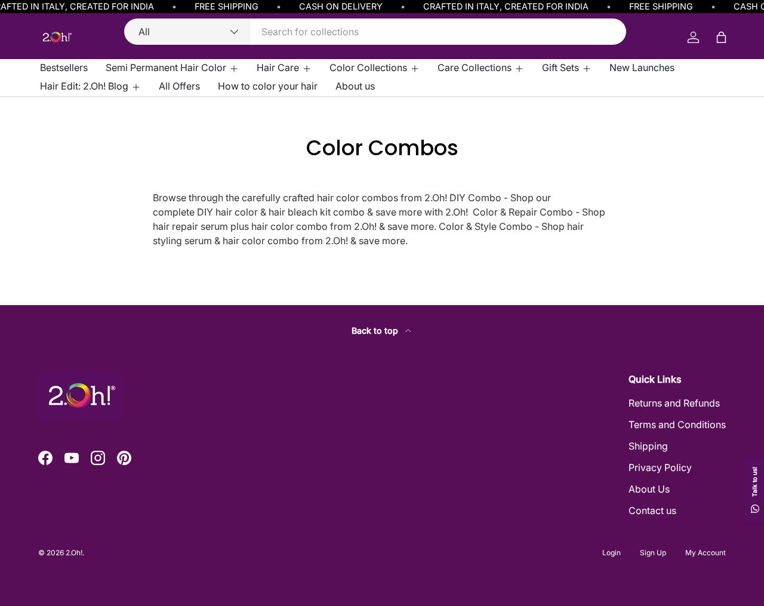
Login (611, 552)
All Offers (179, 86)
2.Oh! (74, 552)
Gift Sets (560, 67)
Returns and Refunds (674, 403)
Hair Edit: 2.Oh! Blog (84, 86)
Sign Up (653, 552)
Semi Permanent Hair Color (166, 67)
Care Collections (475, 67)
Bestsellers (64, 67)
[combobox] (375, 32)
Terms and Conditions (677, 424)
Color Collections (368, 67)
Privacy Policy (660, 467)
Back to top (376, 330)
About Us (649, 489)
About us (355, 86)
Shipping (648, 446)
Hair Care (278, 67)
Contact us (652, 510)
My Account (705, 552)
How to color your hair (268, 86)
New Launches (641, 67)
